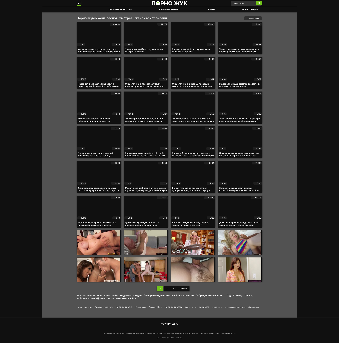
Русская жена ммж (104, 307)
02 (167, 288)
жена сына (217, 307)
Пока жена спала (173, 307)
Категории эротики (169, 9)
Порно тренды (250, 9)
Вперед (183, 288)
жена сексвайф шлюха (235, 307)
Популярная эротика (120, 9)
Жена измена (140, 307)
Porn (180, 338)
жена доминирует (85, 307)
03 (174, 288)
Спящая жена (190, 307)
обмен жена (253, 307)
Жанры (211, 9)
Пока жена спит (124, 307)
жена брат (204, 307)
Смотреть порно (81, 9)
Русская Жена (155, 307)
